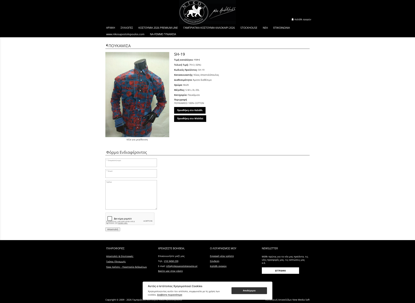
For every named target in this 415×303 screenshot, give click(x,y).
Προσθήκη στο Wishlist (190, 118)
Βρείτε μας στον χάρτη (170, 271)
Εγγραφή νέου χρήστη (222, 256)
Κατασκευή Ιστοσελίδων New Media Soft (287, 299)
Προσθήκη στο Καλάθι (190, 110)
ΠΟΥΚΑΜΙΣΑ (119, 45)
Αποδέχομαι (249, 290)
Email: (110, 171)
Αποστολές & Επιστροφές (119, 256)
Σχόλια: (109, 182)
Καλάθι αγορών (303, 19)
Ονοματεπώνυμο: (114, 160)
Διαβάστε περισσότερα (169, 294)
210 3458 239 (171, 261)
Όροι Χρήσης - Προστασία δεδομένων (126, 266)
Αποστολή (112, 229)
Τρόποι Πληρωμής (116, 261)
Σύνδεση (214, 261)
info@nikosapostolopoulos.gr (182, 266)
